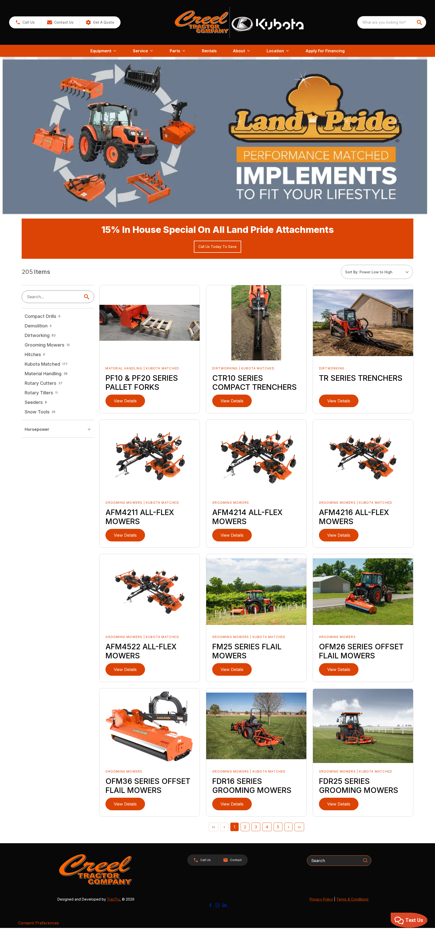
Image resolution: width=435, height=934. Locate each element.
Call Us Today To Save (217, 246)
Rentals (209, 50)
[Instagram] (217, 905)
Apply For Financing (325, 50)
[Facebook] (210, 905)
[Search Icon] (87, 297)
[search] (420, 22)
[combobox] (391, 22)
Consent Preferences (38, 922)
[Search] (365, 860)
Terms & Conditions (352, 899)
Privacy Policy (321, 899)
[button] (25, 22)
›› (299, 826)
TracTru (113, 899)
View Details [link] (125, 400)
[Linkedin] (224, 905)
